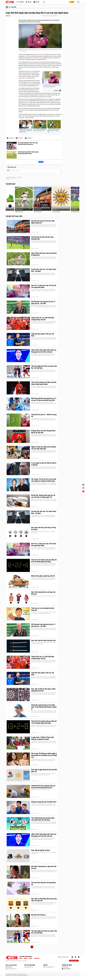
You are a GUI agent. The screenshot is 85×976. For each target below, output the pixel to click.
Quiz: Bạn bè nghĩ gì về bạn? (40, 850)
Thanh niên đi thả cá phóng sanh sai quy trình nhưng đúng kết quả (43, 787)
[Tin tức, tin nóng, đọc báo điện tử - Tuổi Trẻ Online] (21, 958)
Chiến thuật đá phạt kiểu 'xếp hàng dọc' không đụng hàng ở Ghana (28, 152)
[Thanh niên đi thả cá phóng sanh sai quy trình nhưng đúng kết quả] (18, 791)
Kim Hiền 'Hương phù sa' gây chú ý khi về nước (43, 867)
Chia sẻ (40, 161)
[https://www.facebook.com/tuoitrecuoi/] (72, 957)
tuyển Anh (24, 78)
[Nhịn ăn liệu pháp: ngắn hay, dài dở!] (18, 581)
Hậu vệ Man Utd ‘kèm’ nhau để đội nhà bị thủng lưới (23, 208)
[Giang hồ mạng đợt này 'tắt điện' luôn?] (18, 807)
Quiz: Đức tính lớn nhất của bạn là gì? (43, 640)
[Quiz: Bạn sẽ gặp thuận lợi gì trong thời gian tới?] (18, 775)
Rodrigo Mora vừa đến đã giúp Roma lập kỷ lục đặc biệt (43, 432)
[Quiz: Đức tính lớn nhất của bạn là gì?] (18, 646)
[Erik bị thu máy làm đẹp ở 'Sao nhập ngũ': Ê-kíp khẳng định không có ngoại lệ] (18, 710)
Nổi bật (29, 2)
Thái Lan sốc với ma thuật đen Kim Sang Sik (42, 609)
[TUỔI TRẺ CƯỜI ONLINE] (12, 958)
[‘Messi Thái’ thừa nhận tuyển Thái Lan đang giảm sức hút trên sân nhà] (18, 355)
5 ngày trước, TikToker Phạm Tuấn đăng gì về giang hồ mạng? (42, 738)
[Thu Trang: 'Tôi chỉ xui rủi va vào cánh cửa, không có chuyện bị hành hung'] (18, 484)
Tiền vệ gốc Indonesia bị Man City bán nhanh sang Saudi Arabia (43, 383)
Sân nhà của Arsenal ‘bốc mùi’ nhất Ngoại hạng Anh (42, 208)
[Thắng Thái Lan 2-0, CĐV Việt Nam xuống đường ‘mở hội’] (18, 323)
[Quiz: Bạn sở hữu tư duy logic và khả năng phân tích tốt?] (18, 694)
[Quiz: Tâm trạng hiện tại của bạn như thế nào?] (18, 597)
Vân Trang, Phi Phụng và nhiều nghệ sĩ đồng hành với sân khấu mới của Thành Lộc (44, 755)
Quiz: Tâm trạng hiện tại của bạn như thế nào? (43, 593)
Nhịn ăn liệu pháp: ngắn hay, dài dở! (43, 576)
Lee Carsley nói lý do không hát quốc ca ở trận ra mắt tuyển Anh (51, 85)
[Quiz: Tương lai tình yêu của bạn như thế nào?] (61, 199)
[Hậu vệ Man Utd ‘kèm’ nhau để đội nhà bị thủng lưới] (24, 199)
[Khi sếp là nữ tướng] (18, 920)
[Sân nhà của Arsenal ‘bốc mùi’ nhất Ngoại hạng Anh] (42, 199)
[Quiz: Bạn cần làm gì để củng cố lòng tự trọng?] (18, 533)
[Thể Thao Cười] (42, 8)
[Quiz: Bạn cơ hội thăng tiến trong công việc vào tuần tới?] (18, 904)
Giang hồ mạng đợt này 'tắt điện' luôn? (44, 802)
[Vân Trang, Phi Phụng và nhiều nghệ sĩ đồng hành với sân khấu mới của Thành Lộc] (18, 759)
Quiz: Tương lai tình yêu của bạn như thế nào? (61, 208)
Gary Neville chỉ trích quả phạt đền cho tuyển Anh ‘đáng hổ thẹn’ (54, 130)
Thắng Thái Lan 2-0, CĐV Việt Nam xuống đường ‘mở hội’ (42, 319)
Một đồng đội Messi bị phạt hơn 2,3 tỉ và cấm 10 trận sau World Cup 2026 (43, 399)
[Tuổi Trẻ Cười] (78, 957)
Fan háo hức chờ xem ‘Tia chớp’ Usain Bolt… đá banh (43, 270)
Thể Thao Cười (20, 211)
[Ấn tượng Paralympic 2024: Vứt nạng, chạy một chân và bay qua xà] (12, 145)
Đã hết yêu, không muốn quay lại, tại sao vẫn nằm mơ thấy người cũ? (43, 496)
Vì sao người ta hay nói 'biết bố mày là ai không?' (43, 464)
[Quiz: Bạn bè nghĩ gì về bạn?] (18, 856)
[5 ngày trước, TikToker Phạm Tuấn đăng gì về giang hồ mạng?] (18, 743)
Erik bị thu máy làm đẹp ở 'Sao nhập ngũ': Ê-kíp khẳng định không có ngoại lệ (44, 707)
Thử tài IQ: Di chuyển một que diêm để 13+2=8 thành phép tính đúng (44, 722)
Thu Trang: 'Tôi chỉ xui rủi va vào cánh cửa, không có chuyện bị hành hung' (43, 480)
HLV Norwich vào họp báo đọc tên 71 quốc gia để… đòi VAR (43, 303)
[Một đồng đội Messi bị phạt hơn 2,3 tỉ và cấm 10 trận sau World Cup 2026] (18, 404)
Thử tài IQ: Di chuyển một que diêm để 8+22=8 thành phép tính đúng (44, 561)
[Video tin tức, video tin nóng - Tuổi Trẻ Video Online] (31, 958)
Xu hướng (21, 2)
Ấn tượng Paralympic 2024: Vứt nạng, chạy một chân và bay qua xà (28, 143)
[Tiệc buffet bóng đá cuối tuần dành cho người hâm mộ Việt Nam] (18, 823)
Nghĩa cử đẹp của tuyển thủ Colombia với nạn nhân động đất (43, 448)
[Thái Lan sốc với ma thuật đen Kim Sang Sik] (18, 613)
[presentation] (5, 198)
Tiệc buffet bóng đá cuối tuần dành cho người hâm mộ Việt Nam (42, 819)
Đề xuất (37, 2)
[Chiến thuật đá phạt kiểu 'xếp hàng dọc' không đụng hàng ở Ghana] (12, 155)
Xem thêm (7, 179)
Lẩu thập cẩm (57, 211)
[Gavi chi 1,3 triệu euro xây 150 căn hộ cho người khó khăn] (18, 291)
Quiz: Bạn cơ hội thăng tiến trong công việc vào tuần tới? (44, 900)
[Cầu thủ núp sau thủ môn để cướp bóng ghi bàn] (18, 242)
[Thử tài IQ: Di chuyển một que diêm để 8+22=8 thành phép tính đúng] (18, 565)
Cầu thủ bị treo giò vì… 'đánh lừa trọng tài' (43, 415)
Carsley (41, 54)
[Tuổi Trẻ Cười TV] (75, 957)
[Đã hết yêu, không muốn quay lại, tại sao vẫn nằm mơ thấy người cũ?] (18, 500)
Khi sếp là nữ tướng (37, 915)
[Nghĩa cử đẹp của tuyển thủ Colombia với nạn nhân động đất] (18, 452)
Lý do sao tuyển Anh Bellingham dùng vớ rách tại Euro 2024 (39, 130)
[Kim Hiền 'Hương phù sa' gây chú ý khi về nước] (18, 872)
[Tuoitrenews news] (36, 958)
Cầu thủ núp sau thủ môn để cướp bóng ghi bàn (42, 238)
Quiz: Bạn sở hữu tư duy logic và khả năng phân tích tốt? (43, 690)
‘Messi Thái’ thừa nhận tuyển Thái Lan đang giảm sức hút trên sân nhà (43, 351)
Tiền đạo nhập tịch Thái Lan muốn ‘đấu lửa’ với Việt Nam (44, 367)
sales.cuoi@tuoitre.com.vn (12, 968)
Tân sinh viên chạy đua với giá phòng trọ (43, 883)
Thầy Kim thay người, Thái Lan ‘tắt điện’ (42, 335)
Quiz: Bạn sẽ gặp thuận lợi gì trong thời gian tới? (44, 771)
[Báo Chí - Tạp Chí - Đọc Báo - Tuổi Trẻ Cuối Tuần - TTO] (26, 958)
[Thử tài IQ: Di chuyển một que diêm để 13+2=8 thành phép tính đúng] (18, 726)
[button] (43, 2)
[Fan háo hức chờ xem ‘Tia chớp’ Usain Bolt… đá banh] (18, 275)
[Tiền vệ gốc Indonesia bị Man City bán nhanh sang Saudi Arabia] (18, 387)
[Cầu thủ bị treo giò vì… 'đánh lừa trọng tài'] (18, 420)
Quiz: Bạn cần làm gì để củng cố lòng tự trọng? (43, 528)
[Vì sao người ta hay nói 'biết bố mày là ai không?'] (18, 468)
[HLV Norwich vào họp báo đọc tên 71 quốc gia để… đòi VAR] (18, 307)
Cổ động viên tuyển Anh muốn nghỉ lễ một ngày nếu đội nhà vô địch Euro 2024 (25, 130)
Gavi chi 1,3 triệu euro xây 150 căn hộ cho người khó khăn (43, 286)
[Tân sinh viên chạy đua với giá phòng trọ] (18, 888)
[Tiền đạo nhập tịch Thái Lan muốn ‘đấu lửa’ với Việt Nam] (18, 371)
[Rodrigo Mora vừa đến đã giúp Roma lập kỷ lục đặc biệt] (18, 436)
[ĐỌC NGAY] (57, 90)
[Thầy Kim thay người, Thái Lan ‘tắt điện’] (18, 339)
